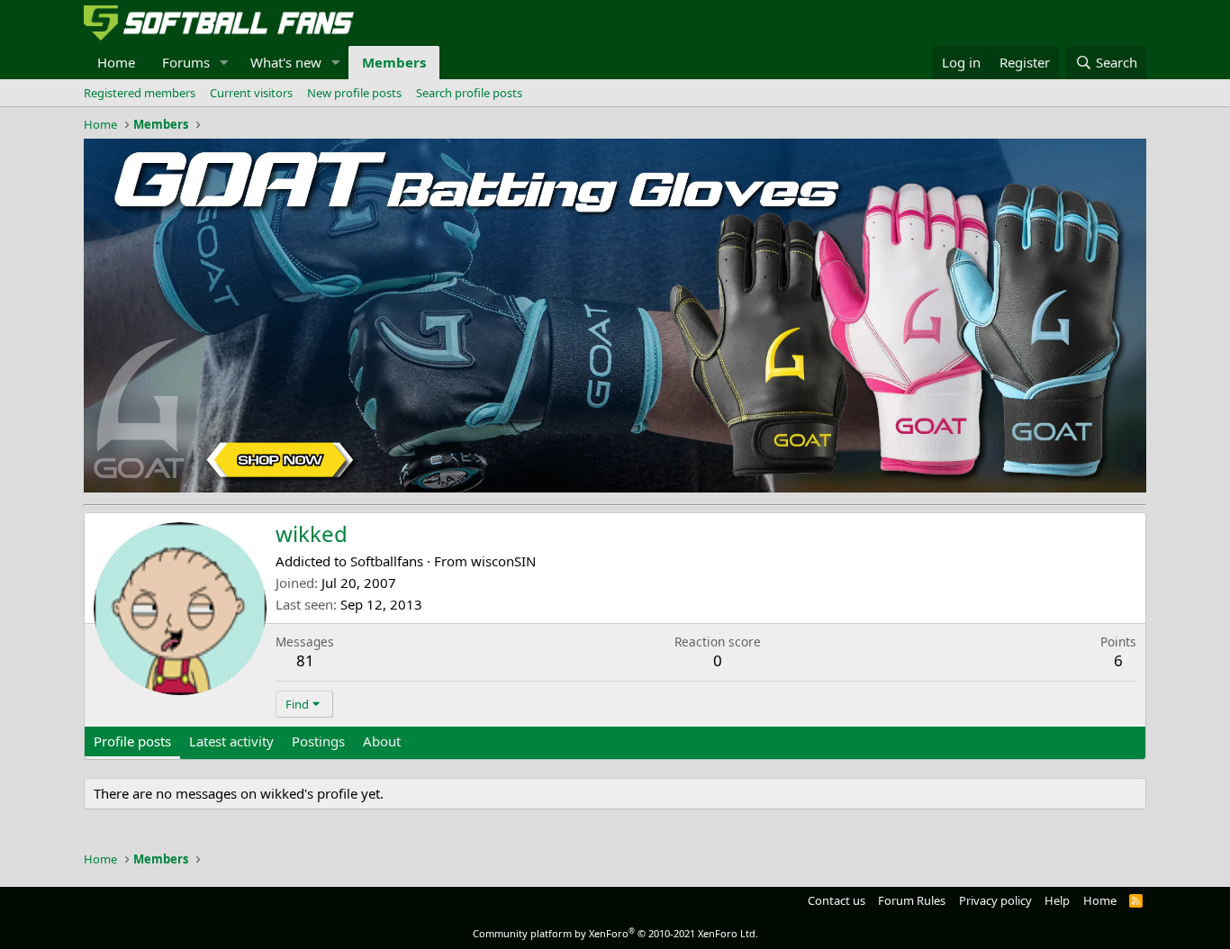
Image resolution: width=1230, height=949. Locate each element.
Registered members (139, 93)
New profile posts (354, 93)
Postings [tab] (318, 741)
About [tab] (382, 741)
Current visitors (251, 93)
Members (394, 62)
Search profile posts (469, 93)
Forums (186, 62)
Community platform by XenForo (615, 933)
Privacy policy (995, 900)
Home (116, 62)
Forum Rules (911, 900)
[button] (224, 62)
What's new (285, 62)
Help (1057, 900)
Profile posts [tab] (132, 741)
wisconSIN (503, 561)
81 (305, 660)
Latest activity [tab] (231, 741)
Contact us (836, 900)
